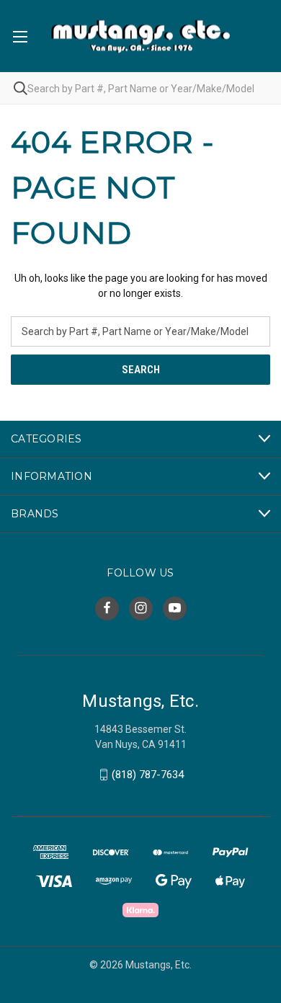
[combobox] (140, 88)
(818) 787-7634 (148, 774)
